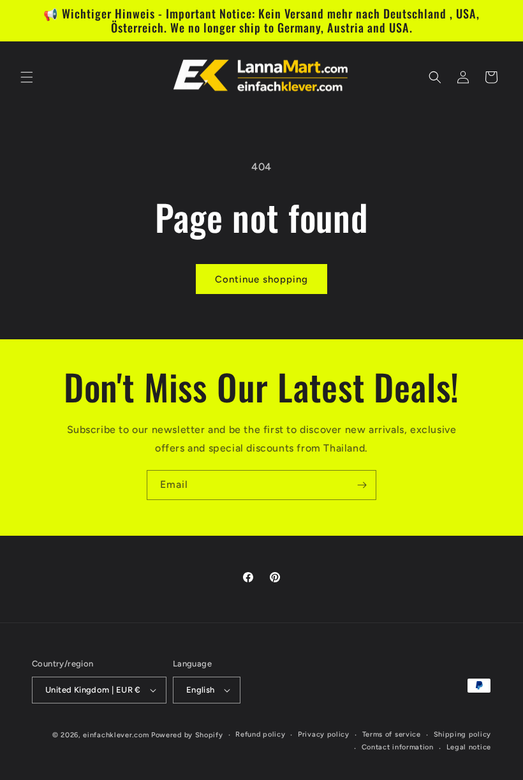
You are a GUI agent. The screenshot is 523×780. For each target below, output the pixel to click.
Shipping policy (463, 734)
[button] (27, 77)
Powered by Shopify (187, 735)
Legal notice (468, 747)
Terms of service (391, 734)
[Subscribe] (362, 485)
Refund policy (260, 734)
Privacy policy (324, 734)
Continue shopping (261, 279)
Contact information (398, 747)
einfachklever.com (116, 735)
